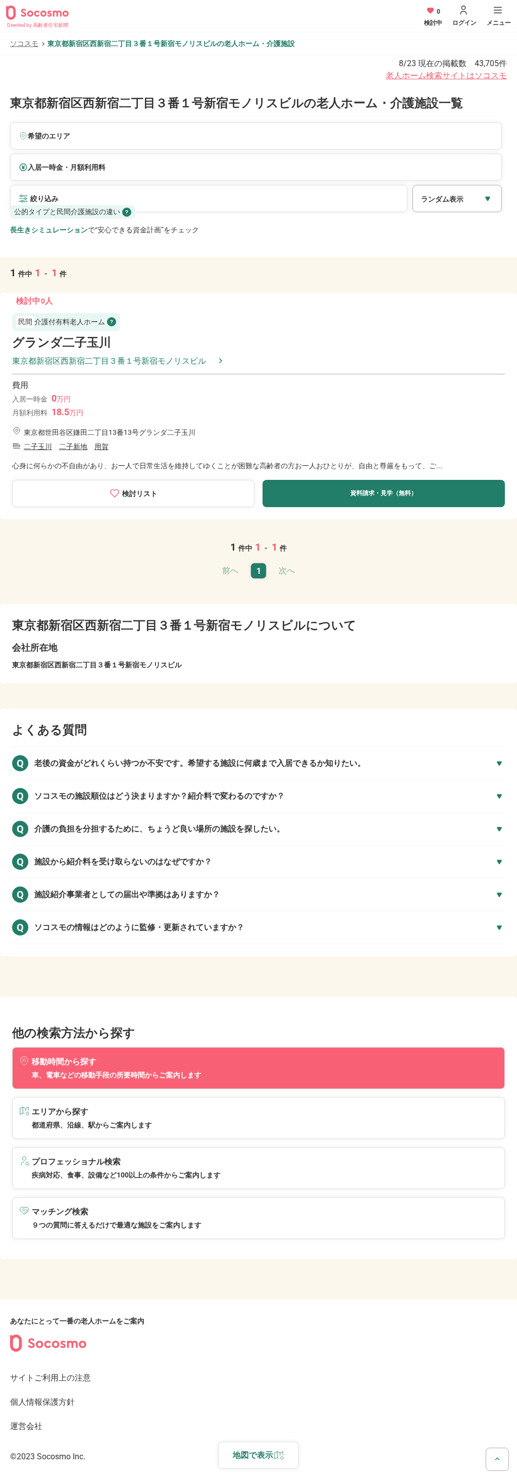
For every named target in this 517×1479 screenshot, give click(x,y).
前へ (230, 570)
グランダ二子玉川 (61, 342)
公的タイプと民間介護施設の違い (67, 212)
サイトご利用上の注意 (50, 1378)
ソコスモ (24, 43)
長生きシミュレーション (49, 230)
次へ (287, 570)
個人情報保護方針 (42, 1402)
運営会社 (26, 1426)
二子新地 (73, 446)
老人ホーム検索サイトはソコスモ (446, 75)
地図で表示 (253, 1455)
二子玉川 (38, 446)
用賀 (101, 446)
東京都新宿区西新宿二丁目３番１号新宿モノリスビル (109, 361)
